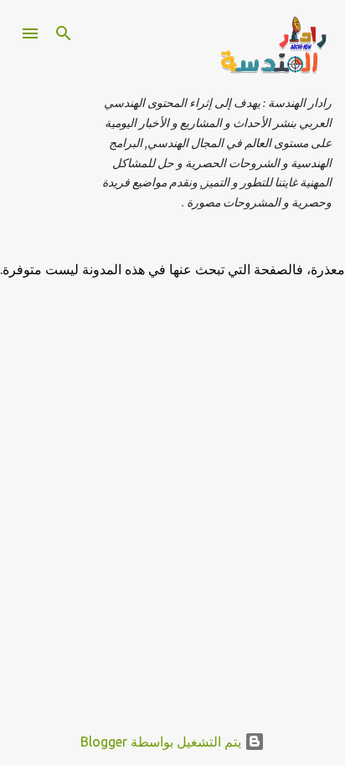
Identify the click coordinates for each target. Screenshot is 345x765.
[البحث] (64, 33)
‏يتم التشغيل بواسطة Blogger (162, 741)
